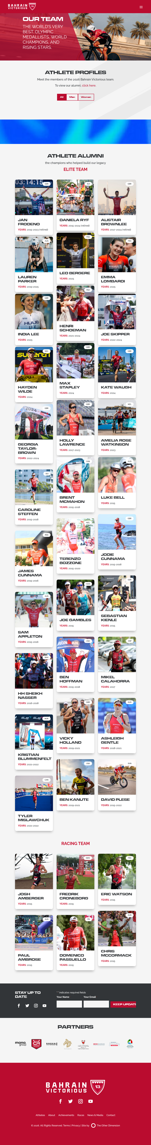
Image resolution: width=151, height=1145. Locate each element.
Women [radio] (86, 97)
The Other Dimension (108, 1125)
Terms (66, 1125)
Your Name (63, 997)
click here (89, 85)
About (51, 1115)
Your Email (90, 997)
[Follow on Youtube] (44, 1005)
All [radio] (61, 97)
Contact (110, 1115)
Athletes (40, 1115)
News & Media (95, 1115)
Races (80, 1115)
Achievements (66, 1115)
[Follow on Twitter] (27, 1005)
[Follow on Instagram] (36, 1005)
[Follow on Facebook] (18, 1005)
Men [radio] (72, 97)
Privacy (76, 1125)
